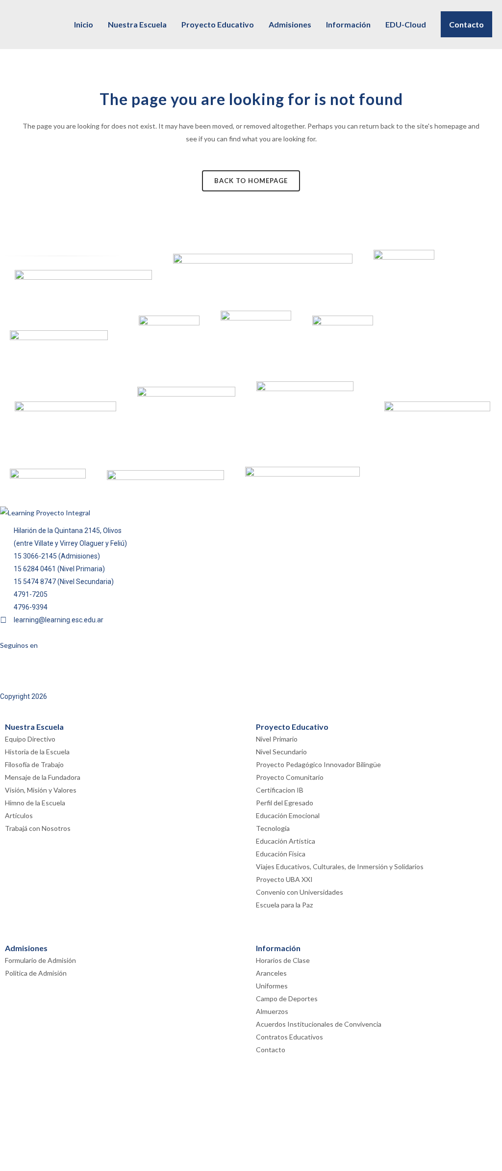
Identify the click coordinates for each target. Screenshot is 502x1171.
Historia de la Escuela (37, 751)
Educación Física (280, 854)
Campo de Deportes (287, 998)
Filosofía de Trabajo (34, 764)
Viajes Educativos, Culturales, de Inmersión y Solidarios (340, 866)
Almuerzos (272, 1011)
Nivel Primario (277, 739)
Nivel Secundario (281, 751)
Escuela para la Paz (284, 905)
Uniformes (272, 986)
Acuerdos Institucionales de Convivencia (318, 1024)
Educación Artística (285, 841)
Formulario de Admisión (40, 960)
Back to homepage (251, 181)
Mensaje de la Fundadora (42, 777)
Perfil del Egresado (284, 802)
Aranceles (271, 973)
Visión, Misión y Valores (40, 790)
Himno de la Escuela (35, 802)
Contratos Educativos (289, 1037)
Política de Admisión (36, 973)
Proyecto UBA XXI (284, 879)
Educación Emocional (288, 815)
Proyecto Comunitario (290, 777)
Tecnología (273, 828)
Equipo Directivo (30, 739)
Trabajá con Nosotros (38, 828)
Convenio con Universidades (299, 892)
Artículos (19, 815)
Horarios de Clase (283, 960)
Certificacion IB (279, 790)
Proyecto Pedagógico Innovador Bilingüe (318, 764)
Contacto (270, 1049)
